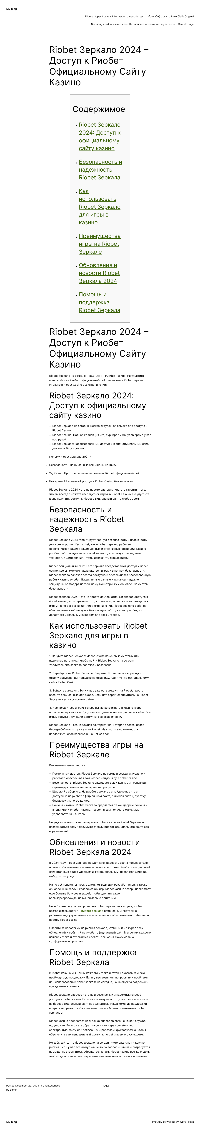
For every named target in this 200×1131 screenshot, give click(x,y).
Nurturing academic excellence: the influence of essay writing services (133, 24)
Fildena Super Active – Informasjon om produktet (114, 16)
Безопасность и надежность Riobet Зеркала (100, 169)
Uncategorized (51, 1085)
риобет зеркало (92, 910)
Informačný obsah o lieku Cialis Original (170, 16)
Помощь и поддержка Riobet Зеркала (99, 302)
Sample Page (186, 24)
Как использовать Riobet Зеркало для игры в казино (99, 207)
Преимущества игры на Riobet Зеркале (100, 243)
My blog (11, 8)
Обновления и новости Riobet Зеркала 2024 (99, 273)
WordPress (187, 1121)
